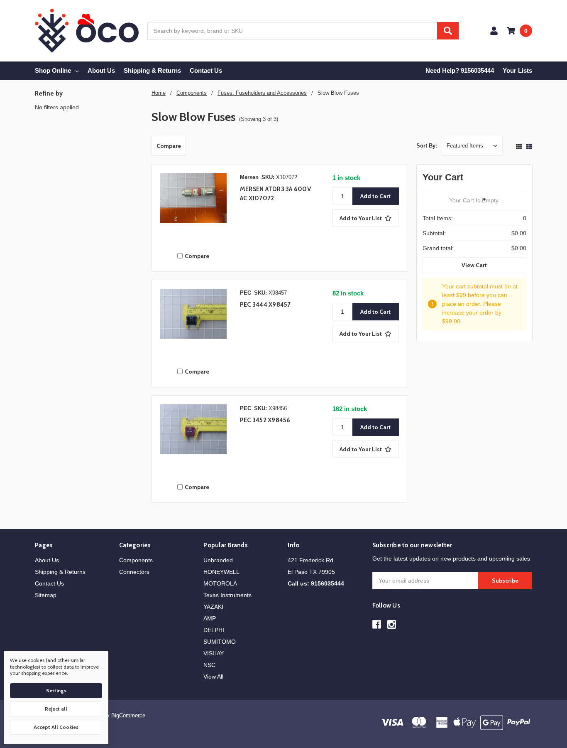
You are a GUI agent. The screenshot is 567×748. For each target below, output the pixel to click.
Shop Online (53, 70)
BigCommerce (128, 715)
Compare (168, 146)
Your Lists (517, 70)
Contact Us (206, 70)
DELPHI (213, 630)
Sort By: (426, 146)
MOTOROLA (220, 583)
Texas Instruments (227, 595)
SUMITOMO (219, 641)
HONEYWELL (221, 571)
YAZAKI (213, 606)
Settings (56, 690)
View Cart (474, 265)
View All (213, 676)
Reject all (56, 709)
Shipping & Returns (152, 70)
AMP (209, 618)
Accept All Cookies (56, 727)
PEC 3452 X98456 (265, 420)
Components (136, 560)
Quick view (193, 208)
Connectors (134, 571)
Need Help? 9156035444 (459, 70)
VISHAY (213, 653)
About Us (101, 70)
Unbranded (218, 560)
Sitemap (45, 595)
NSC (209, 665)
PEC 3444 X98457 (265, 304)
